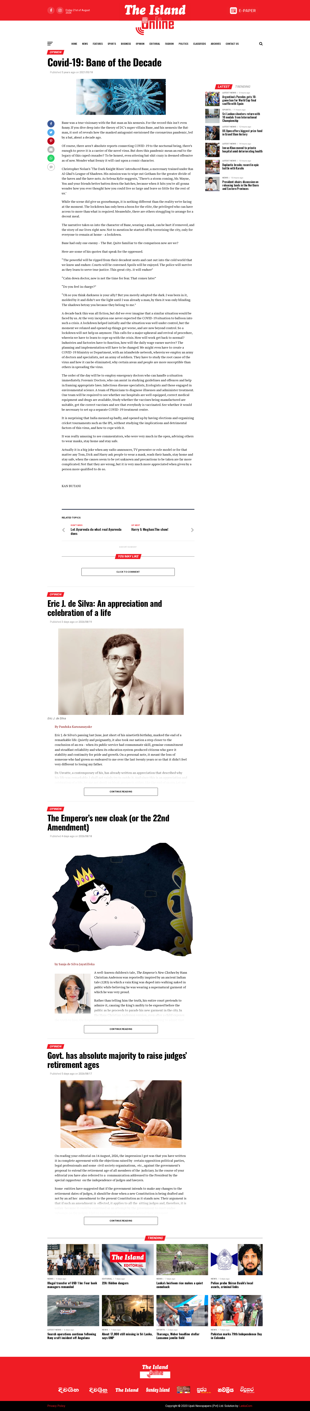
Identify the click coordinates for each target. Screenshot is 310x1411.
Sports (112, 43)
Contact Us (232, 43)
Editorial (154, 43)
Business (126, 43)
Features (98, 43)
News (85, 43)
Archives (216, 43)
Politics (183, 43)
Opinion (140, 43)
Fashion (169, 43)
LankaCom (245, 1406)
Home (74, 43)
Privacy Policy (56, 1406)
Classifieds (199, 43)
